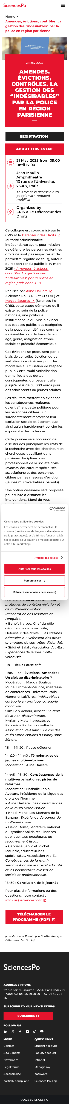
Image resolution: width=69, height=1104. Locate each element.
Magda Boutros (17, 301)
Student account (45, 1045)
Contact (9, 1045)
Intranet (39, 1060)
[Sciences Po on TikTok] (35, 1031)
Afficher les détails (46, 557)
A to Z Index (12, 1053)
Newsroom (11, 1060)
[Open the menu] (63, 5)
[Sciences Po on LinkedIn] (6, 1031)
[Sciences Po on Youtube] (42, 1031)
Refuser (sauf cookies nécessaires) (34, 592)
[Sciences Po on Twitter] (13, 1031)
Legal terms (11, 1067)
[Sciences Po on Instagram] (27, 1031)
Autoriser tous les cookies (34, 568)
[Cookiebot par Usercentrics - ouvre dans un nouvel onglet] (49, 509)
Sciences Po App (45, 1081)
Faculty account (45, 1053)
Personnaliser (32, 580)
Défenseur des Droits (39, 235)
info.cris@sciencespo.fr (23, 900)
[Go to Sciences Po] (22, 969)
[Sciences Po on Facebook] (20, 1031)
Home (10, 17)
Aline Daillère (37, 291)
